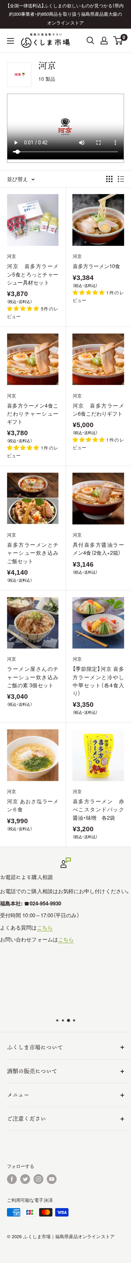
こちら (45, 927)
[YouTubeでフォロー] (52, 1179)
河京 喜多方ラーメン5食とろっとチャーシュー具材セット (33, 274)
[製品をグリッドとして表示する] (109, 179)
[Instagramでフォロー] (38, 1179)
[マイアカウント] (104, 40)
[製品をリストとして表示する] (121, 179)
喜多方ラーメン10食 (97, 266)
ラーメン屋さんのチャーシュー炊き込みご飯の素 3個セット (33, 677)
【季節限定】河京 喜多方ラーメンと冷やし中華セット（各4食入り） (98, 681)
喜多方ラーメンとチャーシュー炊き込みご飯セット (33, 553)
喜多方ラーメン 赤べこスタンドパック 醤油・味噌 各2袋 (98, 809)
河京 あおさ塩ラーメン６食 (33, 805)
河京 (11, 256)
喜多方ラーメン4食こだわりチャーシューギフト (33, 413)
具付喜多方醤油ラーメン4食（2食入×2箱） (98, 548)
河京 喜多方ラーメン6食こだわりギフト (98, 409)
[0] (118, 40)
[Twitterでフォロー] (25, 1179)
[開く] (90, 40)
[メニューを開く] (10, 41)
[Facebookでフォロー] (12, 1179)
